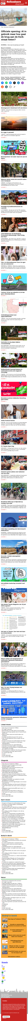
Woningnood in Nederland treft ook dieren (14, 108)
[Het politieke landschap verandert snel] (14, 574)
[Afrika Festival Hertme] (14, 411)
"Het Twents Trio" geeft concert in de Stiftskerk (12, 792)
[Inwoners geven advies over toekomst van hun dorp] (14, 463)
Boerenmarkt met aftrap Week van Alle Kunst (12, 790)
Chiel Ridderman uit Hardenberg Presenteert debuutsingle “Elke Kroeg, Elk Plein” (13, 235)
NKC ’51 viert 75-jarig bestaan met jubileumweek (13, 813)
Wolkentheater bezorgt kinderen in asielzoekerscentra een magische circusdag (11, 371)
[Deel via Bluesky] (10, 83)
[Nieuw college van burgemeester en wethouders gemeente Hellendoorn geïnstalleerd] (14, 649)
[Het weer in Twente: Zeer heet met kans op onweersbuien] (14, 622)
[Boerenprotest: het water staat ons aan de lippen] (14, 148)
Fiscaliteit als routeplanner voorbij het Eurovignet (13, 862)
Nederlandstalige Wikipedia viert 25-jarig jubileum (13, 858)
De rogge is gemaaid (7, 132)
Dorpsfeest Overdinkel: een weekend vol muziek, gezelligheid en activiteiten (13, 780)
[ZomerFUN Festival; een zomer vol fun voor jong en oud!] (5, 952)
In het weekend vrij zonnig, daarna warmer (12, 751)
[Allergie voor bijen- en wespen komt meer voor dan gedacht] (5, 947)
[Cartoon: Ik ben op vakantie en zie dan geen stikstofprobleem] (14, 282)
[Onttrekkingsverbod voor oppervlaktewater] (14, 306)
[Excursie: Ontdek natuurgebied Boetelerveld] (14, 547)
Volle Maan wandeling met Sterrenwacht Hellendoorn (14, 784)
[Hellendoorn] (15, 3)
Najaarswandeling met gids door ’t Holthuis (12, 770)
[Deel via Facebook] (2, 83)
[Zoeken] (4, 3)
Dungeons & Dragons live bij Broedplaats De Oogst (13, 740)
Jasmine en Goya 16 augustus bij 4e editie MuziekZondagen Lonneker (11, 765)
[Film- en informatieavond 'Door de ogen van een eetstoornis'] (14, 253)
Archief (3, 754)
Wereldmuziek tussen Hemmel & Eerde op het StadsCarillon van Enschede (12, 768)
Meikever (4, 905)
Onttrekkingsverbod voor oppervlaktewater (9, 315)
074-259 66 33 (6, 997)
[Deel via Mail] (10, 87)
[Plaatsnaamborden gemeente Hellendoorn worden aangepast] (14, 707)
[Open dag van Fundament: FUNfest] (5, 920)
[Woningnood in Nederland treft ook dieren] (14, 99)
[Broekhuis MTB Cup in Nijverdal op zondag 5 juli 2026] (14, 491)
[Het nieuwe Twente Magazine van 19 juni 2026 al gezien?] (14, 595)
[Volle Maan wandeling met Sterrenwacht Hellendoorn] (14, 520)
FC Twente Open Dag (7, 446)
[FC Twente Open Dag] (14, 437)
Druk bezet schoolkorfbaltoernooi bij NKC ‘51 (12, 816)
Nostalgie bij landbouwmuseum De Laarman (12, 737)
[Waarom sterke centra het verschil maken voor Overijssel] (14, 170)
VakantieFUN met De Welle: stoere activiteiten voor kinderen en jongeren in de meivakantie (13, 825)
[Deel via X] (14, 83)
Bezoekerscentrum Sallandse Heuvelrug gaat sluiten (14, 750)
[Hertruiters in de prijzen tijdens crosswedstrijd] (14, 333)
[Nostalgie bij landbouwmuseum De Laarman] (14, 197)
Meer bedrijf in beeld (14, 956)
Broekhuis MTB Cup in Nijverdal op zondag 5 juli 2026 (12, 502)
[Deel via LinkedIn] (18, 83)
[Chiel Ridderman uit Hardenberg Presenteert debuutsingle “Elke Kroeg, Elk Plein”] (14, 224)
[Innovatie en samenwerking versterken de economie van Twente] (5, 925)
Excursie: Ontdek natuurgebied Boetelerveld (12, 900)
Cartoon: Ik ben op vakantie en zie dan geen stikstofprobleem (13, 293)
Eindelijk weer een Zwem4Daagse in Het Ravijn (13, 818)
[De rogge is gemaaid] (14, 123)
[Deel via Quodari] (6, 87)
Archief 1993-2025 (6, 755)
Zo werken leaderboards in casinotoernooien (12, 842)
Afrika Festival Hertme (8, 420)
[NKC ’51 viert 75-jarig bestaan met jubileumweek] (14, 678)
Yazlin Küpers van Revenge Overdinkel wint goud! (13, 814)
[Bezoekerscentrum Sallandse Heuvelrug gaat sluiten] (14, 389)
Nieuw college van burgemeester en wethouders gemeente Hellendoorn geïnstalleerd (12, 660)
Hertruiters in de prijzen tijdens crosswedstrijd (12, 746)
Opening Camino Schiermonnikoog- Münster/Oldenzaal (10, 827)
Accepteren (6, 1016)
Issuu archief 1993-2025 (7, 756)
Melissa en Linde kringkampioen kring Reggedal (13, 817)
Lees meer (3, 137)
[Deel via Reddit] (2, 87)
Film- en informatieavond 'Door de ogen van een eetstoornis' (13, 263)
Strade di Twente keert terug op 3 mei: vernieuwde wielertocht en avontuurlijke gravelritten (13, 822)
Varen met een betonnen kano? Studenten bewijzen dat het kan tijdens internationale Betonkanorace (14, 864)
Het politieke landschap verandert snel (13, 583)
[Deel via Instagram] (22, 83)
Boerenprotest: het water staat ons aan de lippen (13, 730)
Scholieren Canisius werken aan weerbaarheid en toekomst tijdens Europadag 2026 (13, 869)
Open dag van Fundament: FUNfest (10, 727)
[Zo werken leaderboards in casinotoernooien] (5, 931)
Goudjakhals (5, 904)
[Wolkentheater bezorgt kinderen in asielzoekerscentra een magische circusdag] (14, 360)
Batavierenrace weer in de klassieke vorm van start (13, 820)
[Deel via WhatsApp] (6, 83)
